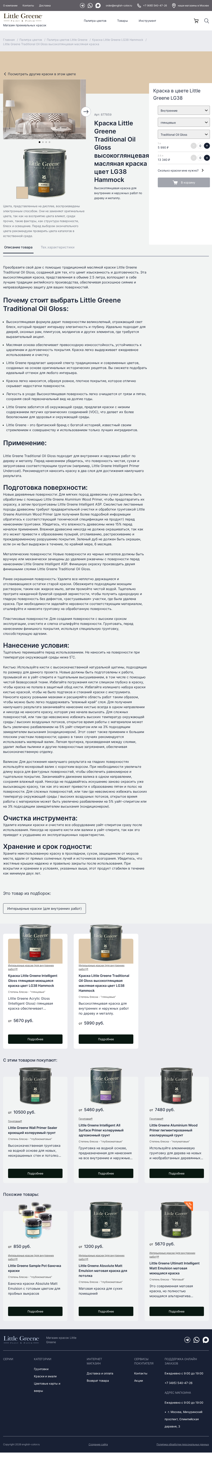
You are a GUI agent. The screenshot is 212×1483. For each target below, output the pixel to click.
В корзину (188, 182)
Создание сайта (98, 1444)
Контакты (28, 5)
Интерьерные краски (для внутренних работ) (44, 908)
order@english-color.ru (119, 5)
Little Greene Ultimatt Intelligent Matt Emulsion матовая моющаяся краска (174, 1268)
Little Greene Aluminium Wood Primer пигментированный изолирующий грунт (173, 1130)
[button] (39, 142)
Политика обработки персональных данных (183, 1444)
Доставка (45, 5)
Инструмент (147, 20)
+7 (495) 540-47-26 (155, 5)
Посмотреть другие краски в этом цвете (42, 74)
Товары (122, 20)
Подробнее (35, 1039)
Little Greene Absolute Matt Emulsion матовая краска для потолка (103, 1271)
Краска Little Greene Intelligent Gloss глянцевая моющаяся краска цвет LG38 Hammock (32, 981)
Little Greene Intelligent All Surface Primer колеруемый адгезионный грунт (101, 1130)
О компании (10, 5)
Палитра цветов (95, 20)
